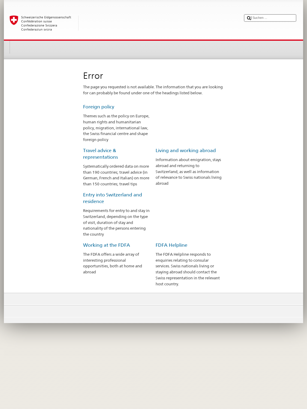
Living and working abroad (186, 150)
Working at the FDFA (106, 245)
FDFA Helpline (171, 245)
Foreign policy (98, 107)
